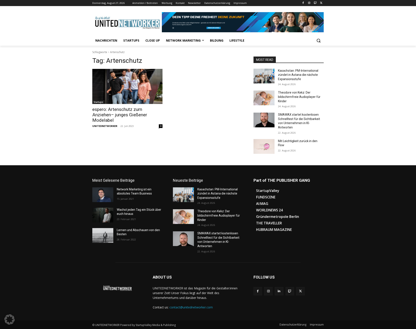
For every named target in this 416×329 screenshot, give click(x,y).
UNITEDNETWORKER (104, 126)
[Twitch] (315, 3)
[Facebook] (303, 3)
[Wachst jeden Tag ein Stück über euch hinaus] (102, 215)
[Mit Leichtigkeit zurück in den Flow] (264, 146)
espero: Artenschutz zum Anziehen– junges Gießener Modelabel (119, 115)
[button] (318, 40)
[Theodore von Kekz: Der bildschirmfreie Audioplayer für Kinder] (264, 98)
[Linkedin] (279, 291)
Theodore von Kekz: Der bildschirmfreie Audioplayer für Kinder (299, 97)
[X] (321, 3)
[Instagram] (309, 3)
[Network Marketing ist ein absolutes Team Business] (102, 194)
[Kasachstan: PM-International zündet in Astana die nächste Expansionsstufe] (264, 76)
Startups (98, 102)
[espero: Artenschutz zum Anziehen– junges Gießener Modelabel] (127, 86)
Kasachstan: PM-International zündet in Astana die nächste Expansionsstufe (298, 75)
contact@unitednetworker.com (191, 307)
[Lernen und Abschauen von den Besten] (102, 235)
